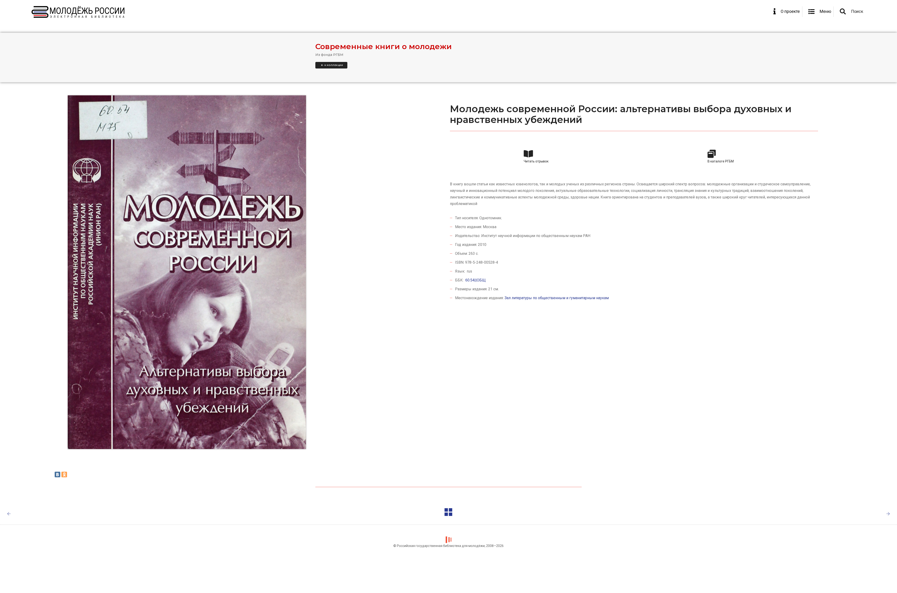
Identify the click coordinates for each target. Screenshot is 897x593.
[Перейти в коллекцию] (449, 513)
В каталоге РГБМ (721, 161)
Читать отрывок (536, 161)
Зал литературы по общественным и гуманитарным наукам (557, 298)
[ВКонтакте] (57, 474)
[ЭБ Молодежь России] (78, 12)
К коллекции (333, 65)
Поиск (857, 11)
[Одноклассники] (64, 474)
